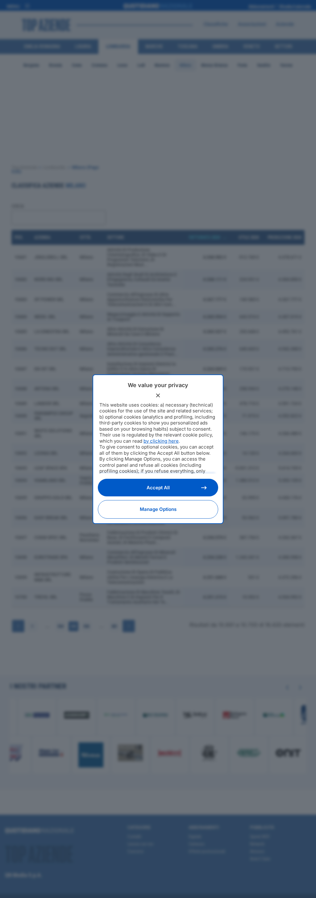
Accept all (158, 488)
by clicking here (161, 441)
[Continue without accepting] (158, 395)
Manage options (158, 509)
